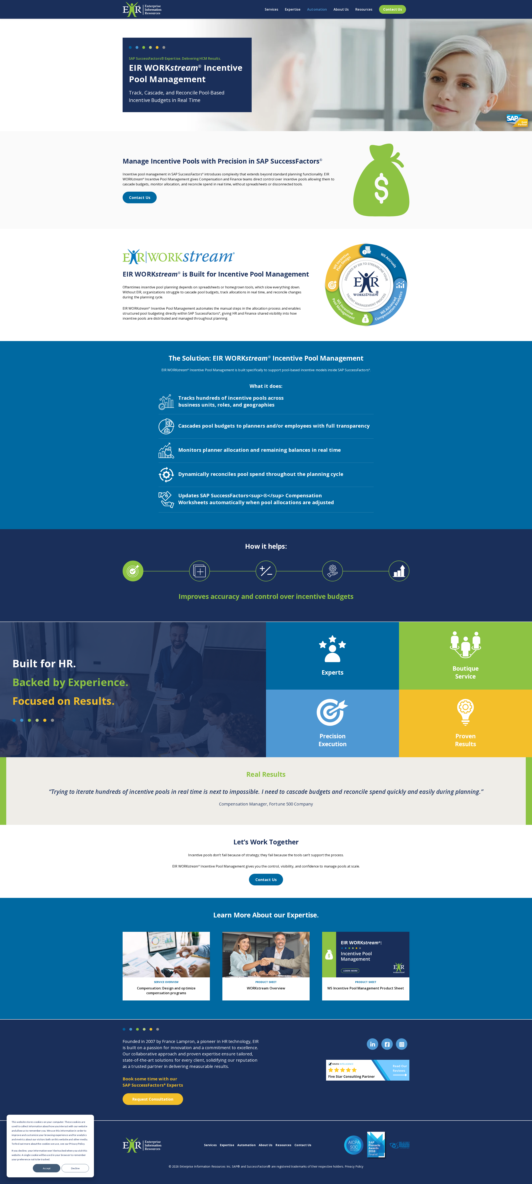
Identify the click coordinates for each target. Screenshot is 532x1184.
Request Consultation (152, 1099)
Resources (283, 1145)
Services (210, 1145)
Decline (75, 1168)
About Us (266, 1145)
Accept (46, 1168)
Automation (246, 1145)
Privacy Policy (354, 1166)
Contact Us (139, 197)
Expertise (227, 1145)
